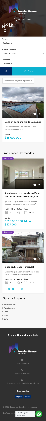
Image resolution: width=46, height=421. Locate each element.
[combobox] (23, 44)
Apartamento (9, 308)
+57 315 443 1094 (25, 19)
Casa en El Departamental (19, 267)
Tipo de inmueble (9, 49)
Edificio (7, 315)
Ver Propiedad (23, 112)
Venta (27, 396)
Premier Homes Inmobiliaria (23, 335)
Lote (6, 319)
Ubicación (6, 60)
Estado (5, 39)
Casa (6, 312)
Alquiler (19, 396)
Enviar (12, 26)
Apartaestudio (10, 304)
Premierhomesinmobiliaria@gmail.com (23, 383)
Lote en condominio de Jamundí (23, 122)
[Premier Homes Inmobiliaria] (23, 13)
